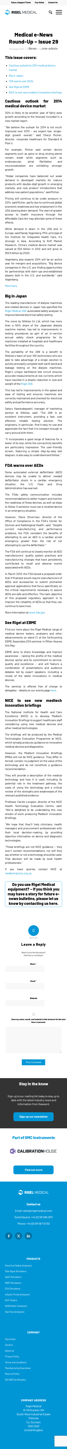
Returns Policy (12, 1374)
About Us (9, 1350)
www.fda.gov (37, 612)
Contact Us (53, 2)
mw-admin (50, 49)
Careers (9, 1345)
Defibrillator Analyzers (16, 1306)
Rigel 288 (27, 384)
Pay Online (39, 2)
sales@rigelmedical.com (37, 1210)
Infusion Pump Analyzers (17, 1294)
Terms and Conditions (15, 1362)
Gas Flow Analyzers (14, 1312)
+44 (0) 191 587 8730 (38, 1223)
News (33, 49)
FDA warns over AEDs (21, 81)
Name (33, 964)
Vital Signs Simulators (15, 1271)
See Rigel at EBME (19, 87)
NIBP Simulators (13, 1283)
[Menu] (57, 12)
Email (33, 981)
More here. (11, 286)
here (53, 690)
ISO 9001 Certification (15, 1379)
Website (33, 998)
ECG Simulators (12, 1288)
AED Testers (11, 1300)
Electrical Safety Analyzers (18, 1265)
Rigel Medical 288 (15, 311)
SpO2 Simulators (13, 1277)
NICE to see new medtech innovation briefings (35, 92)
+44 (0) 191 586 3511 (42, 1217)
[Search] (48, 12)
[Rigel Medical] (28, 12)
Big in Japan (16, 75)
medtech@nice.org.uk (18, 873)
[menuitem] (21, 3)
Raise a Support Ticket (21, 2)
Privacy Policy (12, 1356)
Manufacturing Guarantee (18, 1368)
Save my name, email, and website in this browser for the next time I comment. (38, 1021)
